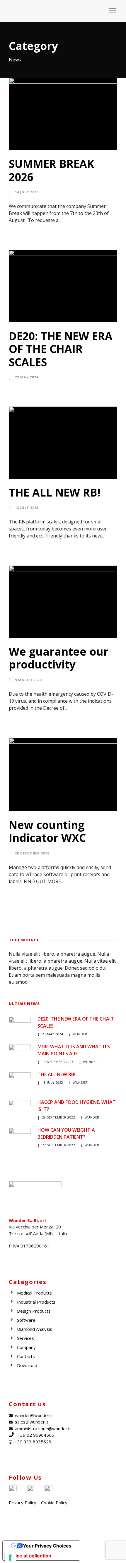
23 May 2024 (26, 377)
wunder (80, 1034)
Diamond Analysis (34, 1329)
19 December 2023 (58, 1061)
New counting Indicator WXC (47, 831)
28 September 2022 (58, 1117)
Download (27, 1365)
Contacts (26, 1356)
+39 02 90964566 (36, 1435)
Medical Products (34, 1293)
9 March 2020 (28, 680)
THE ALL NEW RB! (54, 492)
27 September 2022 (58, 1145)
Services (25, 1338)
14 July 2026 (26, 192)
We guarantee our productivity (58, 658)
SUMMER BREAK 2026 (51, 170)
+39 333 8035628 (33, 1442)
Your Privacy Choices (47, 1546)
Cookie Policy (54, 1502)
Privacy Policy (22, 1502)
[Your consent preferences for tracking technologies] (10, 1557)
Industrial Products (36, 1302)
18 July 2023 (26, 507)
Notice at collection (29, 1556)
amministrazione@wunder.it (43, 1428)
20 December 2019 (32, 853)
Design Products (34, 1311)
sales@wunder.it (31, 1422)
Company (26, 1347)
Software (26, 1320)
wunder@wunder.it (34, 1415)
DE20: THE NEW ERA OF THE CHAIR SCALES (61, 348)
